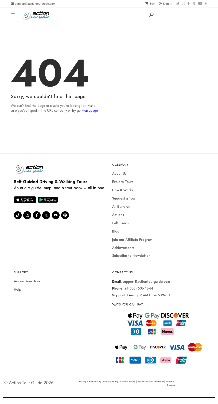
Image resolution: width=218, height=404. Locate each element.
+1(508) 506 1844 (139, 288)
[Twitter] (46, 215)
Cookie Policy (127, 381)
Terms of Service (170, 383)
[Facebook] (189, 4)
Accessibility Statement (150, 381)
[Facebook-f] (37, 215)
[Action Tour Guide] (37, 14)
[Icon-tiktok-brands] (18, 215)
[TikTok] (177, 4)
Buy (152, 3)
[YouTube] (200, 4)
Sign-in (167, 3)
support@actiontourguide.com (35, 3)
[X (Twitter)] (194, 4)
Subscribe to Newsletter (131, 255)
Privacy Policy (110, 381)
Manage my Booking (90, 381)
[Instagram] (183, 4)
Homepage (90, 110)
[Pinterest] (206, 4)
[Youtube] (56, 215)
